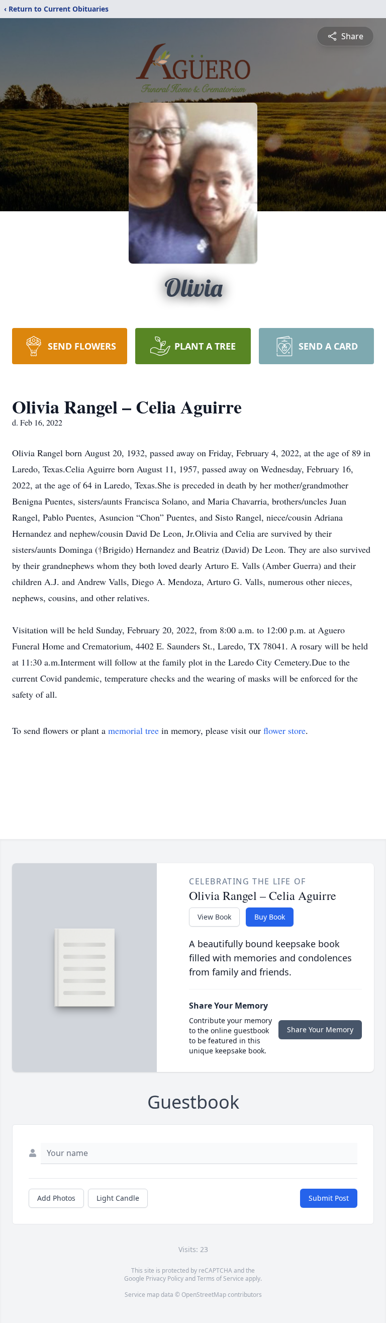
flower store (284, 730)
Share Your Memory (320, 1029)
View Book (214, 917)
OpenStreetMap (203, 1294)
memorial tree (133, 730)
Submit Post (329, 1198)
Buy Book (269, 917)
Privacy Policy (164, 1278)
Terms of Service (220, 1278)
